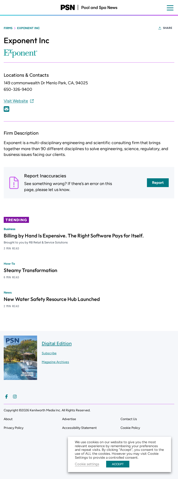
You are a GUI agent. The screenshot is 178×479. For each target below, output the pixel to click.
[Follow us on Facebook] (6, 396)
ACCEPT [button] (118, 464)
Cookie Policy (130, 428)
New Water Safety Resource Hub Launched (52, 299)
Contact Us (129, 419)
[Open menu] (170, 7)
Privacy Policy (13, 428)
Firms (8, 28)
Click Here (6, 109)
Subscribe (49, 353)
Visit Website (16, 100)
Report (158, 182)
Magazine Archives (55, 362)
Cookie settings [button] (87, 464)
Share (167, 28)
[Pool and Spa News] (89, 7)
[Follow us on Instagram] (15, 396)
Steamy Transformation (30, 270)
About (8, 419)
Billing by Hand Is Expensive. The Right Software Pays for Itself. (74, 235)
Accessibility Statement (79, 428)
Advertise (69, 419)
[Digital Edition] (20, 378)
